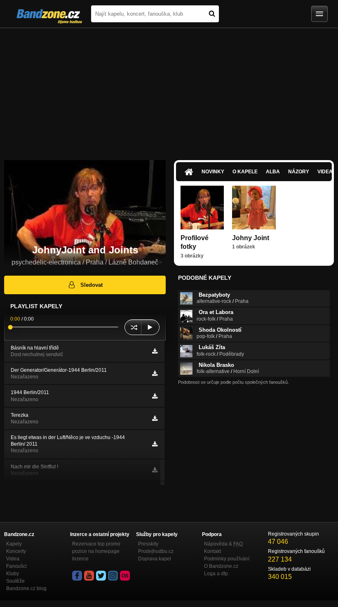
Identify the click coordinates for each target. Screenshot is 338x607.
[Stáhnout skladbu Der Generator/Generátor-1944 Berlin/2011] (155, 373)
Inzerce (80, 559)
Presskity (148, 544)
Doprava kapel (154, 559)
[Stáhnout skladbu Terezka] (155, 418)
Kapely (14, 544)
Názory (298, 172)
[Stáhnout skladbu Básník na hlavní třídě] (155, 351)
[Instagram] (113, 576)
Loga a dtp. (216, 573)
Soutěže (15, 581)
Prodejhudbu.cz (156, 551)
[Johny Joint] (253, 207)
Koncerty (16, 551)
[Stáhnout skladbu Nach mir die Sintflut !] (155, 470)
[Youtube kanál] (89, 576)
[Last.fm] (125, 576)
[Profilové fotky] (202, 207)
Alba (273, 172)
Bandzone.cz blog (26, 588)
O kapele (245, 172)
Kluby (12, 573)
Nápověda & (223, 544)
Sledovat (91, 285)
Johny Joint (250, 237)
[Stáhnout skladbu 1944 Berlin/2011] (155, 396)
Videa (12, 559)
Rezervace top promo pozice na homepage (96, 547)
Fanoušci (16, 566)
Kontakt (212, 551)
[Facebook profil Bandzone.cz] (77, 576)
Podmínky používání (226, 559)
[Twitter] (101, 576)
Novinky (213, 172)
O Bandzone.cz (221, 566)
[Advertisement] (169, 90)
